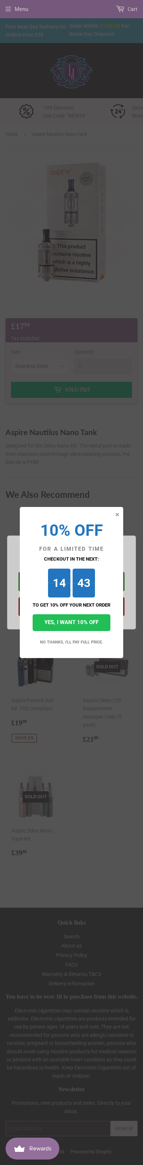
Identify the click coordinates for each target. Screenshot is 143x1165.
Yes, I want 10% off (71, 622)
